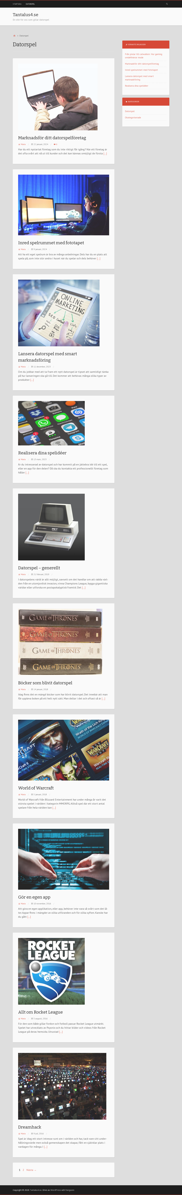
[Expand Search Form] (167, 3)
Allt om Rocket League (40, 1012)
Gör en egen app (34, 897)
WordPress (55, 1190)
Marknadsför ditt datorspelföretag (52, 137)
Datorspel (30, 4)
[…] (105, 153)
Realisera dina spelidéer (42, 452)
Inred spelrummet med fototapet (51, 242)
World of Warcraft (36, 788)
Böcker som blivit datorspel (45, 682)
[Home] (14, 35)
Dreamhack (29, 1127)
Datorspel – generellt (39, 567)
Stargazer (69, 1190)
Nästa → (31, 1170)
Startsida (17, 4)
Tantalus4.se (25, 14)
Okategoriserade (133, 117)
